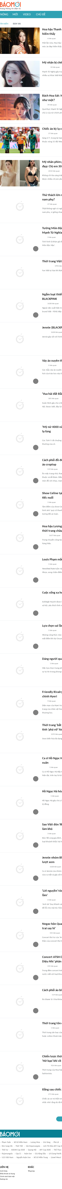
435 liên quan (55, 933)
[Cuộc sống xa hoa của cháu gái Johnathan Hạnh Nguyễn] (20, 604)
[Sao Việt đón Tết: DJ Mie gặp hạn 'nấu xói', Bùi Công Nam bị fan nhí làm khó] (20, 836)
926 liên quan (56, 1066)
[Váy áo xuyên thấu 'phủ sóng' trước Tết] (20, 372)
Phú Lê (56, 1142)
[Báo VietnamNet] (45, 867)
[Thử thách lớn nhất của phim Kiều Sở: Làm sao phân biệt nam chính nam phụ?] (20, 206)
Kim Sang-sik (7, 1146)
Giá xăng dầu (40, 1154)
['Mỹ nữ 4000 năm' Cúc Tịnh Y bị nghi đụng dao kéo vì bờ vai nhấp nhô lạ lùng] (20, 438)
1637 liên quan (54, 535)
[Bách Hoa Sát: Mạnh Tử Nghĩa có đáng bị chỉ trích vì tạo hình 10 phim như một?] (20, 107)
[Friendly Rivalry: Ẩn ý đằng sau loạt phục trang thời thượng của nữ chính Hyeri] (20, 703)
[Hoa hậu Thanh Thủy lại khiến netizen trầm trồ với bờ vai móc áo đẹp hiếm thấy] (20, 41)
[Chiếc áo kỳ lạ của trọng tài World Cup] (20, 140)
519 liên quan (52, 469)
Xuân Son (28, 1154)
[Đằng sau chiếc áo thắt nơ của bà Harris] (20, 1101)
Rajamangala (7, 1154)
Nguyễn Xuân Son (24, 1158)
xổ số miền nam (20, 1142)
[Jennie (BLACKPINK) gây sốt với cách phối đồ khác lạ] (20, 339)
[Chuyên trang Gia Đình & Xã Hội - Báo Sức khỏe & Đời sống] (45, 796)
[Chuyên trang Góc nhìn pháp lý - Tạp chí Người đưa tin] (44, 171)
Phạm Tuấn (6, 1142)
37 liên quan (53, 133)
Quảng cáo (4, 1179)
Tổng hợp (31, 1171)
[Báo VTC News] (46, 995)
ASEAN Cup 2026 (18, 1150)
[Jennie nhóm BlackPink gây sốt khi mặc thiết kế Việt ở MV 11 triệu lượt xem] (20, 869)
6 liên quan (51, 39)
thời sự (5, 1150)
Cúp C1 (18, 1154)
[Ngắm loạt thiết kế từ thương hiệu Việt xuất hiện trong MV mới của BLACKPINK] (20, 306)
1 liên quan (51, 502)
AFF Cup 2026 (45, 1150)
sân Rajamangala (33, 1146)
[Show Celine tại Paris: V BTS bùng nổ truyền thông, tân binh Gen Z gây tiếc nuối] (20, 504)
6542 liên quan (54, 171)
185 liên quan (53, 399)
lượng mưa (35, 1142)
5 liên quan (52, 365)
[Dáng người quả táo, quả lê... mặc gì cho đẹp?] (20, 670)
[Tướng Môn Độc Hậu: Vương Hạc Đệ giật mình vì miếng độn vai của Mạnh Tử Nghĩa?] (20, 239)
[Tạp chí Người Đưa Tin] (44, 768)
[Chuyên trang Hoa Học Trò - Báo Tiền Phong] (43, 39)
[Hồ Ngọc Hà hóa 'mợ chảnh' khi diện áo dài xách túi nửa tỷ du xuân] (20, 802)
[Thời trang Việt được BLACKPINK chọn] (20, 272)
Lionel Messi (56, 1158)
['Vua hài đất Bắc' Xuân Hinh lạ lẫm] (20, 405)
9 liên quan (51, 701)
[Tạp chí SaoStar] (45, 333)
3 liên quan (51, 237)
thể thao (57, 1150)
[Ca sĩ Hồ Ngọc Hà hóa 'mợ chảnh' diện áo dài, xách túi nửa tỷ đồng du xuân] (20, 769)
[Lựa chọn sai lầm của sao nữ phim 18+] (20, 637)
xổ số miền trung (41, 1158)
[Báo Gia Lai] (47, 266)
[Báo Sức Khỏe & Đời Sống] (45, 664)
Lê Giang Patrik (55, 1154)
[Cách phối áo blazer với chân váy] (20, 1001)
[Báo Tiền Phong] (45, 68)
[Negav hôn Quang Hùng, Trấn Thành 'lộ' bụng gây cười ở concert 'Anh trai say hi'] (20, 935)
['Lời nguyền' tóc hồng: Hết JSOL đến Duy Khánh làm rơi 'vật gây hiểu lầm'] (20, 902)
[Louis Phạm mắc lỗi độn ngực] (20, 571)
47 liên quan (52, 204)
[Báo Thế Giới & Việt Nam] (44, 536)
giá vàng (46, 1142)
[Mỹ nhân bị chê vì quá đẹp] (20, 74)
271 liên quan (53, 1094)
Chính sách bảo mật (7, 1176)
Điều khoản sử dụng (7, 1174)
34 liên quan (55, 67)
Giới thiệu (3, 1171)
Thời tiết (19, 1146)
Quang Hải (32, 1150)
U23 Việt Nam (7, 1158)
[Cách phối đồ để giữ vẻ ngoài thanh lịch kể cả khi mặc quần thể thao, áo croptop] (20, 471)
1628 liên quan (53, 304)
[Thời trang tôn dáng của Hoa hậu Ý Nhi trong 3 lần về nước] (20, 1034)
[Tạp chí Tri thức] (44, 134)
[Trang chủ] (10, 5)
